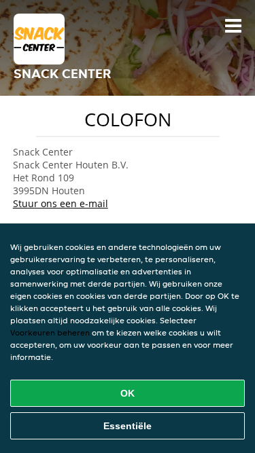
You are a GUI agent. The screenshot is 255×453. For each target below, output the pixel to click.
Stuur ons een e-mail (60, 203)
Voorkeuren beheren (50, 332)
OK (127, 393)
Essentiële (127, 425)
